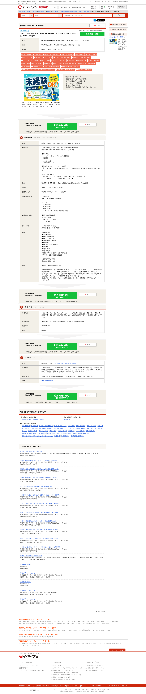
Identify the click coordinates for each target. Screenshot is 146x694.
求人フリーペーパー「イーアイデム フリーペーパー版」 (67, 668)
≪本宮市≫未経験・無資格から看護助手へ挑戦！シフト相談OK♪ (40, 495)
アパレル (69, 630)
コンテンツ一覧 (23, 645)
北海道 (21, 636)
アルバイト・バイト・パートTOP (28, 665)
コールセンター (28, 630)
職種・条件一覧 (116, 643)
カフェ (21, 630)
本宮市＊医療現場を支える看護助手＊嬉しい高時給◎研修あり (39, 530)
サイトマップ (107, 1)
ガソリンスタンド (100, 630)
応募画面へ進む (92, 34)
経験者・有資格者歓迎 (46, 426)
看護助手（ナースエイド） (28, 573)
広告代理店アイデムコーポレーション (96, 665)
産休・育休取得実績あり (64, 433)
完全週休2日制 (32, 431)
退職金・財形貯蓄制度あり (81, 433)
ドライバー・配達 (87, 623)
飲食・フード (35, 621)
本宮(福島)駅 (87, 11)
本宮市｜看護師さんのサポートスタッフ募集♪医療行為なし (38, 521)
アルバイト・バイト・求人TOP (28, 11)
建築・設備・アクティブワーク (71, 623)
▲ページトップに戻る (117, 650)
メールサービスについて (110, 685)
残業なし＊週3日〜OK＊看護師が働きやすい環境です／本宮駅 (39, 512)
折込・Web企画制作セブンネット (95, 670)
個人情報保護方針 (97, 685)
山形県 (46, 636)
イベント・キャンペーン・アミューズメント (94, 621)
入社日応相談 (26, 426)
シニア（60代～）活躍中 (72, 428)
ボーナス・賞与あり (97, 428)
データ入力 (43, 630)
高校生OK (47, 643)
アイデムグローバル (57, 665)
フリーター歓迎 (91, 426)
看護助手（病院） (25, 564)
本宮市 (54, 11)
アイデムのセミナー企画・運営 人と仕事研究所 (64, 672)
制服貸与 (57, 436)
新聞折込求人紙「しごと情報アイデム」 (62, 670)
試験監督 (36, 630)
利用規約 (53, 685)
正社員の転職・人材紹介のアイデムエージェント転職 (66, 674)
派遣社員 (67, 420)
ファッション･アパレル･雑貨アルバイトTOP (32, 670)
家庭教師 (50, 630)
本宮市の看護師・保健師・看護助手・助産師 (69, 11)
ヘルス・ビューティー (103, 623)
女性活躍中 (71, 426)
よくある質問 (96, 1)
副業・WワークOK (91, 643)
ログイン (122, 7)
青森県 (26, 636)
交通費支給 (42, 433)
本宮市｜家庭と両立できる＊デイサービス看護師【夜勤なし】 (39, 469)
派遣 (83, 643)
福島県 (49, 11)
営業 (94, 623)
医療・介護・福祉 (31, 623)
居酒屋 (75, 630)
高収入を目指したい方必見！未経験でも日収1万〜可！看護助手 (39, 503)
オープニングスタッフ (62, 643)
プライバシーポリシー (73, 685)
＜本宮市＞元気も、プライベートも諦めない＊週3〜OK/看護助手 (40, 547)
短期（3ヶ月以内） (75, 643)
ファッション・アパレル (60, 621)
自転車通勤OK (90, 431)
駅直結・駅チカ (62, 431)
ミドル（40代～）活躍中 (38, 428)
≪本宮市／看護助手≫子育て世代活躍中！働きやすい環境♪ (38, 477)
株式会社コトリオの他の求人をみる (66, 363)
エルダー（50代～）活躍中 (55, 428)
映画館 (63, 630)
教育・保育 (22, 623)
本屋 (59, 630)
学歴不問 (100, 426)
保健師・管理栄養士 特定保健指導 (31, 556)
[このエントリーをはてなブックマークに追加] (95, 21)
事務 (55, 630)
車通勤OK (71, 431)
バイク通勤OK (80, 431)
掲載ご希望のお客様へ (121, 1)
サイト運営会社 (122, 685)
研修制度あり (65, 436)
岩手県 (31, 636)
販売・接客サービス (24, 621)
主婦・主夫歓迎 (80, 426)
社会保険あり (51, 433)
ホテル (109, 630)
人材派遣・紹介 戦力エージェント (96, 668)
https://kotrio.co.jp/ (47, 381)
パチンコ (80, 630)
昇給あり (24, 431)
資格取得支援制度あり (77, 436)
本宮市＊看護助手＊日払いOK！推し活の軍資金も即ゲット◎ (39, 538)
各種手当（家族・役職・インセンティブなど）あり (37, 436)
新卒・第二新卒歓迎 (60, 426)
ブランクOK (25, 428)
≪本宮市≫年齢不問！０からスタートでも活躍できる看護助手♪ (39, 460)
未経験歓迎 (34, 426)
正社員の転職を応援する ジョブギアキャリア (64, 679)
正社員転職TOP (23, 668)
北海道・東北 (42, 11)
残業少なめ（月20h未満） (30, 433)
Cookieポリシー (85, 685)
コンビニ (91, 630)
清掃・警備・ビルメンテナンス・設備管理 (50, 623)
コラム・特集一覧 (34, 645)
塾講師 (86, 630)
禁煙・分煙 (53, 431)
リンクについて (61, 685)
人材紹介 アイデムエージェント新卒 (61, 677)
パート (53, 643)
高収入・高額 (85, 428)
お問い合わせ (46, 685)
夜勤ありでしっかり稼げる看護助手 (31, 451)
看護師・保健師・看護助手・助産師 (33, 420)
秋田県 (41, 636)
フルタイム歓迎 (43, 431)
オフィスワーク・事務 (74, 621)
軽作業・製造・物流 (46, 621)
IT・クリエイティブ (113, 621)
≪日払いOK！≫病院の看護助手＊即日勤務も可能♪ (36, 486)
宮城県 (36, 636)
